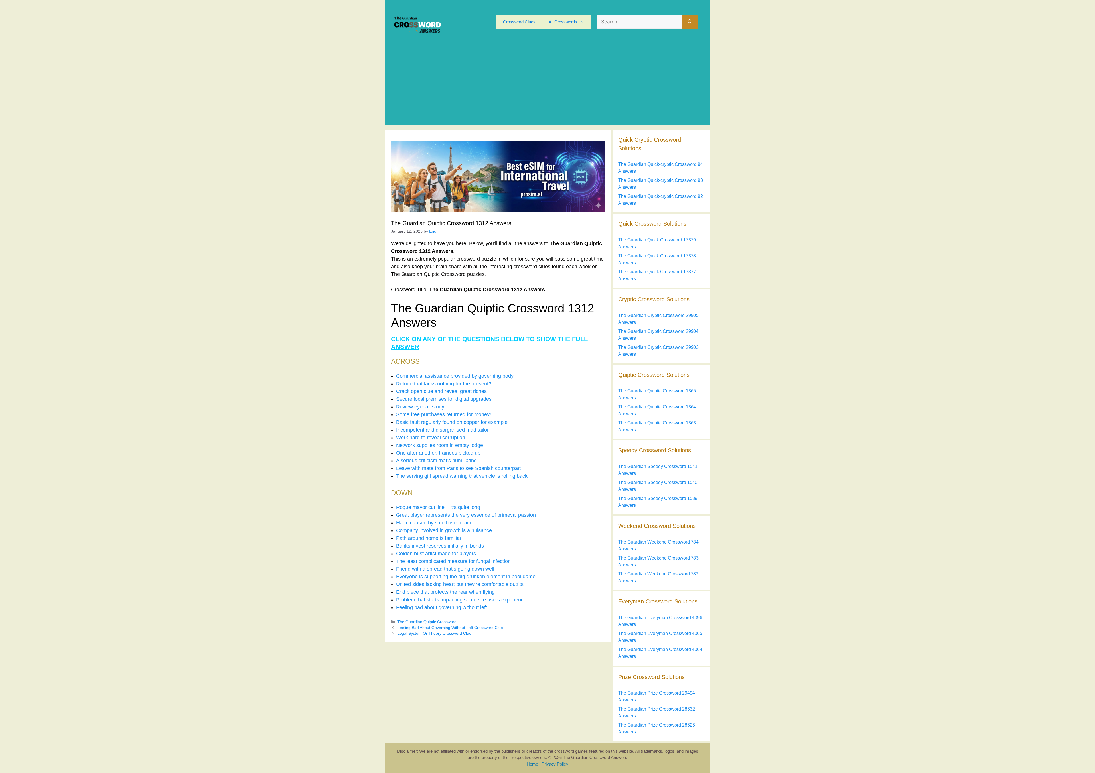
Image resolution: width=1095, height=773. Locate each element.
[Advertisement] (547, 85)
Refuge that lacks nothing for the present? (443, 383)
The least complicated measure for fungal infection (453, 561)
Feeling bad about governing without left (441, 607)
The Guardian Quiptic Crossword (427, 622)
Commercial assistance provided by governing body (455, 376)
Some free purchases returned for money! (443, 414)
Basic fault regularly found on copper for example (452, 422)
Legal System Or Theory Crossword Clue (434, 633)
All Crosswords (563, 21)
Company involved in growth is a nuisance (444, 530)
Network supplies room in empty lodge (439, 445)
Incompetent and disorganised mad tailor (442, 430)
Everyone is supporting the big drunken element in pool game (466, 576)
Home (532, 764)
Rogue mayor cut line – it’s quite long (438, 507)
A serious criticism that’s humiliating (436, 460)
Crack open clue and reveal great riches (441, 391)
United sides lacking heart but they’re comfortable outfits (460, 584)
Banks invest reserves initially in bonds (440, 546)
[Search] (690, 22)
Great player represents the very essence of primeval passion (466, 515)
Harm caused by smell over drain (433, 523)
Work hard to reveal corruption (430, 437)
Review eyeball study (420, 407)
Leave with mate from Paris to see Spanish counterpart (458, 468)
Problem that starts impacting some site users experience (461, 600)
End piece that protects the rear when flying (445, 592)
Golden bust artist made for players (436, 553)
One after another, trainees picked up (438, 453)
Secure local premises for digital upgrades (444, 399)
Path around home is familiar (428, 538)
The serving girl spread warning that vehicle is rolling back (462, 476)
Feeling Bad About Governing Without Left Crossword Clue (450, 628)
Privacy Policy (555, 764)
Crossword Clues (519, 21)
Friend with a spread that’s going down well (445, 569)
